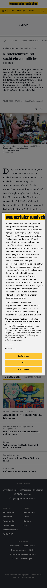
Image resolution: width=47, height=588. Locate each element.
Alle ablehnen (23, 370)
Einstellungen (23, 356)
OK (23, 363)
